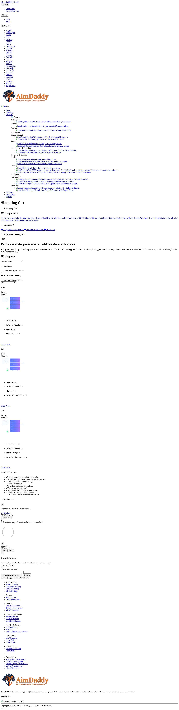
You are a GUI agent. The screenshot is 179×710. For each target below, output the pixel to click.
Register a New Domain (13, 230)
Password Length (7, 565)
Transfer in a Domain (35, 230)
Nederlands (10, 46)
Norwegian (10, 68)
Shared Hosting (7, 218)
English (6, 26)
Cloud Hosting (48, 218)
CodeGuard (103, 218)
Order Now (5, 344)
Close (4, 550)
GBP (8, 19)
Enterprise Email (127, 218)
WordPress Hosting (34, 218)
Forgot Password (12, 11)
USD (5, 15)
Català (8, 35)
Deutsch (9, 57)
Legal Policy (11, 640)
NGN (8, 22)
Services (17, 175)
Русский (9, 77)
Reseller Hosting (20, 218)
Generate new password (12, 575)
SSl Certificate (11, 627)
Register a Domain (13, 606)
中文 (8, 37)
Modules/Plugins (32, 220)
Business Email (114, 218)
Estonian (9, 51)
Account (5, 4)
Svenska (9, 81)
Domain (17, 117)
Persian (8, 53)
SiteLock (95, 218)
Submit (10, 550)
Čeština (9, 42)
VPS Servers (59, 218)
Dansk (8, 44)
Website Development (14, 661)
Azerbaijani (10, 33)
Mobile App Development (16, 659)
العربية (8, 30)
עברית (8, 59)
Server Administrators (157, 218)
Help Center (14, 2)
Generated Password (9, 570)
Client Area (10, 9)
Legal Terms (10, 642)
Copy (28, 575)
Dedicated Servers (71, 218)
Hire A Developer (18, 220)
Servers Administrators (14, 666)
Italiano (9, 64)
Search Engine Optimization (17, 664)
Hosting (17, 133)
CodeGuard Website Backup (17, 632)
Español (9, 79)
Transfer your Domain (14, 608)
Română (9, 75)
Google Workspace (141, 218)
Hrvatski (9, 40)
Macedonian (10, 66)
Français (9, 55)
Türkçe (8, 83)
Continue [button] (6, 513)
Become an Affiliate (13, 649)
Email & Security (20, 155)
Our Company (11, 638)
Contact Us (10, 651)
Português (10, 70)
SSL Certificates (85, 218)
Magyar (9, 61)
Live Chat (5, 2)
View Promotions (12, 610)
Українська (10, 86)
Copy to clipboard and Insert (18, 578)
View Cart (50, 230)
